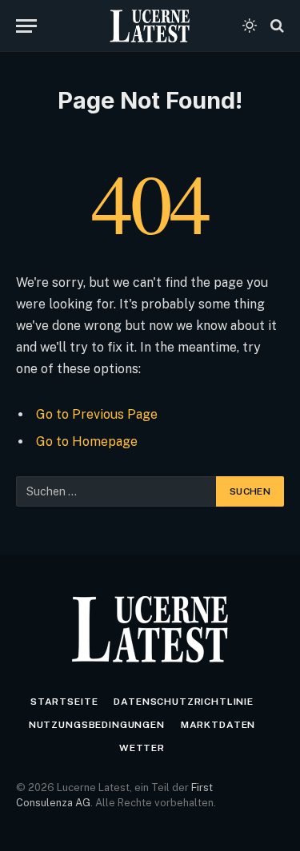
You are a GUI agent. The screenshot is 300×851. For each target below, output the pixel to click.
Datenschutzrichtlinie (184, 701)
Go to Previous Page (97, 414)
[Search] (275, 26)
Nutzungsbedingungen (97, 724)
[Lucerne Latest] (150, 26)
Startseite (64, 701)
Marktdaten (218, 724)
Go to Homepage (87, 441)
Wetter (142, 748)
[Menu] (26, 26)
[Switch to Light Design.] (249, 25)
